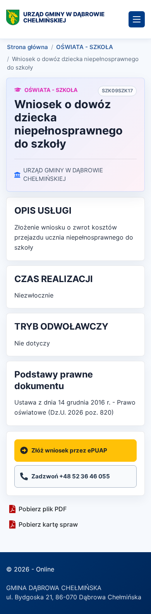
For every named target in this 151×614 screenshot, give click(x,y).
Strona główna (27, 47)
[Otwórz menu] (137, 19)
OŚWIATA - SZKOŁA (84, 47)
